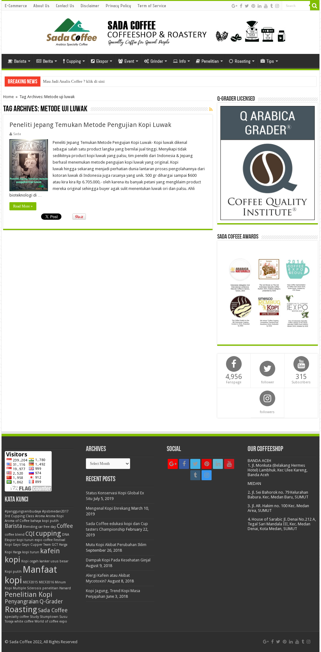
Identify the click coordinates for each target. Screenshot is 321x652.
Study (34, 617)
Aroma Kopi (55, 516)
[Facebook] (241, 6)
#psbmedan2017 (55, 511)
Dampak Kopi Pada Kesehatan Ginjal (118, 560)
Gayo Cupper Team (36, 545)
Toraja (9, 621)
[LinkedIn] (259, 6)
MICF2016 (46, 582)
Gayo (17, 545)
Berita (48, 61)
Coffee (65, 526)
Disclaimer (90, 5)
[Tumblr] (271, 6)
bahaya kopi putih (44, 521)
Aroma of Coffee (17, 521)
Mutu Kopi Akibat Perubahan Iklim (116, 544)
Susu (63, 617)
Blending (30, 527)
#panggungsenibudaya (23, 511)
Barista (20, 61)
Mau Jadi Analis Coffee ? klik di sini (74, 81)
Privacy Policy (118, 5)
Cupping (73, 61)
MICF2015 (30, 582)
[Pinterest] (253, 6)
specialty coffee (17, 617)
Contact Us (65, 5)
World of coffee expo (50, 621)
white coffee (24, 621)
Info (182, 61)
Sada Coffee (53, 610)
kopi (12, 559)
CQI (30, 534)
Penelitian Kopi (28, 594)
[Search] (314, 5)
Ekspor (102, 61)
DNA (65, 535)
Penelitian (210, 61)
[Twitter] (247, 6)
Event (129, 61)
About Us (41, 5)
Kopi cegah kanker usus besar (44, 561)
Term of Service (151, 5)
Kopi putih (13, 572)
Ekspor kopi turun (19, 540)
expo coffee (43, 540)
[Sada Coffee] (160, 31)
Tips (270, 61)
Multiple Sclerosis (27, 588)
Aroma (40, 516)
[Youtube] (265, 6)
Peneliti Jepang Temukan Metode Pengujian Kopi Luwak (90, 125)
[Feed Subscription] (211, 109)
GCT (55, 545)
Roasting (242, 61)
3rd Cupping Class (19, 516)
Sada (17, 134)
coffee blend (14, 535)
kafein (50, 551)
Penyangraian (22, 601)
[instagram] (277, 6)
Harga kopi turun (26, 552)
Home (8, 96)
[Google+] (234, 6)
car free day (47, 527)
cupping (48, 533)
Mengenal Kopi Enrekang (108, 508)
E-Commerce (16, 5)
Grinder (156, 61)
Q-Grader (51, 601)
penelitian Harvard (56, 588)
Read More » (23, 206)
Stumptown (49, 617)
